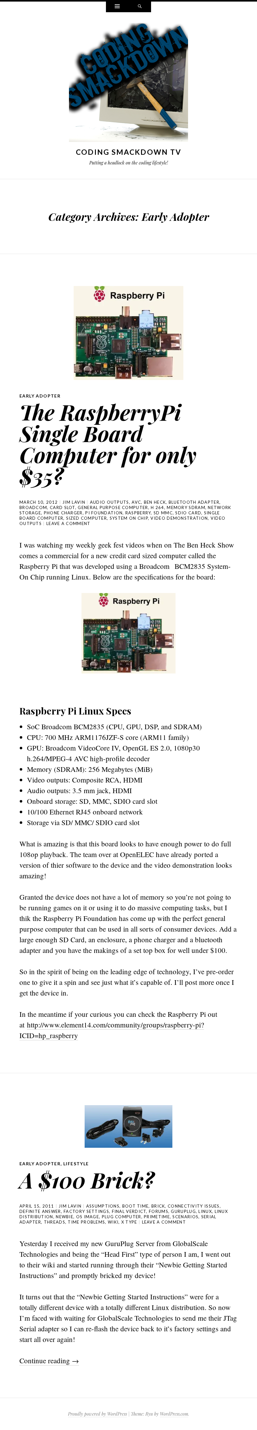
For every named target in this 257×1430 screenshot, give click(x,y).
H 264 (157, 507)
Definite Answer (40, 1211)
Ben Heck (155, 502)
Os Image (87, 1216)
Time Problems (86, 1222)
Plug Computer (121, 1216)
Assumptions (102, 1206)
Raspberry (138, 512)
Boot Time (135, 1206)
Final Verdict (129, 1211)
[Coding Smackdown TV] (128, 83)
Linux (205, 1211)
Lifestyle (76, 1163)
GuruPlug (183, 1211)
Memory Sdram (186, 507)
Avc (136, 502)
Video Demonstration (179, 518)
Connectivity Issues (194, 1206)
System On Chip (129, 518)
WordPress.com (174, 1414)
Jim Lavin (73, 502)
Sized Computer (86, 518)
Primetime (157, 1216)
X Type (129, 1222)
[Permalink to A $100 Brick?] (128, 1126)
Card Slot (62, 507)
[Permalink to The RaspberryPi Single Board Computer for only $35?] (128, 333)
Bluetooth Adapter (194, 502)
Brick (158, 1206)
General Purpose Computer (113, 507)
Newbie (64, 1216)
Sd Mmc (163, 512)
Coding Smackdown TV (128, 152)
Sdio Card (188, 512)
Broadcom (33, 507)
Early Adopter (39, 395)
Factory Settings (86, 1211)
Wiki (113, 1222)
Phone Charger (63, 512)
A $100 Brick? (86, 1179)
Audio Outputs (109, 502)
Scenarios (185, 1216)
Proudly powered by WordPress (97, 1414)
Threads (54, 1222)
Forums (158, 1211)
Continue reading (49, 1360)
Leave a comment (68, 523)
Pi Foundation (104, 512)
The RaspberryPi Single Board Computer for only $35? (108, 444)
